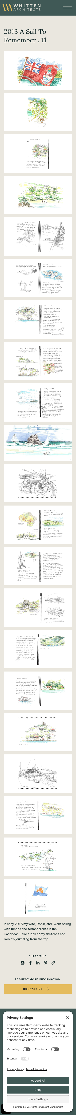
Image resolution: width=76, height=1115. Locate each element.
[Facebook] (30, 963)
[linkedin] (38, 963)
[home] (22, 8)
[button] (65, 7)
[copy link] (53, 963)
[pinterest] (45, 963)
